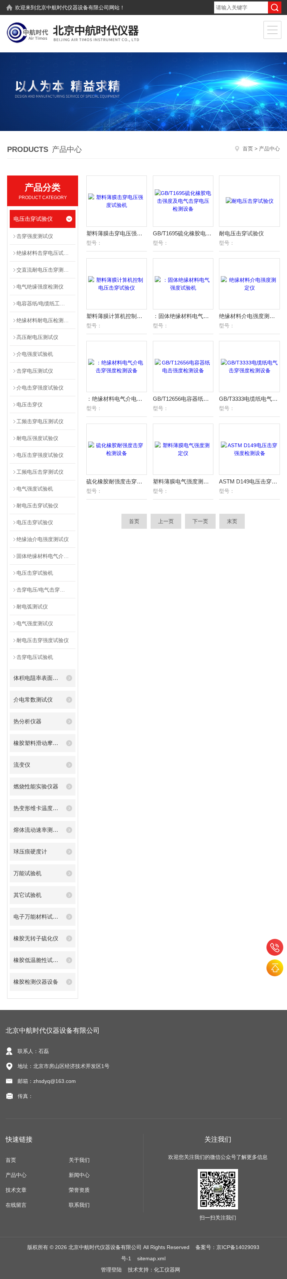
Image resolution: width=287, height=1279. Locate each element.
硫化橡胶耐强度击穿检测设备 (116, 481)
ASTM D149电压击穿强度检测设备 (249, 481)
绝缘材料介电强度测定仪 (249, 316)
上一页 (166, 521)
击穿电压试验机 (34, 657)
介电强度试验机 (34, 354)
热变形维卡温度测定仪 (37, 808)
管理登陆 (111, 1270)
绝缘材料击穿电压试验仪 (45, 253)
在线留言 (16, 1205)
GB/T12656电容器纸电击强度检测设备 (183, 399)
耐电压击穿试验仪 (37, 506)
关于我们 (79, 1160)
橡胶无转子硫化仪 (35, 938)
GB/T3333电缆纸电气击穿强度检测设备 (249, 399)
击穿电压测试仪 (34, 371)
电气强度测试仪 (34, 623)
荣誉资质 (79, 1190)
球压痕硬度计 (30, 851)
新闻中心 (79, 1175)
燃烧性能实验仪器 (35, 786)
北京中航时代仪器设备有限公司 (72, 7)
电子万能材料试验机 (37, 916)
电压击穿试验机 (34, 573)
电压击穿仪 (29, 404)
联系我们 (79, 1205)
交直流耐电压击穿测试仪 (45, 270)
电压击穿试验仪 (33, 219)
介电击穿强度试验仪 (40, 388)
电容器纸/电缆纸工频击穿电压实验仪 (45, 303)
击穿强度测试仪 (34, 236)
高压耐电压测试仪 (37, 337)
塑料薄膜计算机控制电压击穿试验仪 (116, 316)
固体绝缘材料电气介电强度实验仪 (45, 556)
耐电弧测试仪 (32, 607)
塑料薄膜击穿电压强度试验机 (116, 233)
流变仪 (21, 764)
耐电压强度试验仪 (37, 438)
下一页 (200, 521)
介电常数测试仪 (33, 699)
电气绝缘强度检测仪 (40, 287)
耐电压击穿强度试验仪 (42, 640)
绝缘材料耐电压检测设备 (45, 320)
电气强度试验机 (34, 489)
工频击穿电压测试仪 (40, 421)
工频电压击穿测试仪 (40, 472)
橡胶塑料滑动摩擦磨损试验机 (37, 743)
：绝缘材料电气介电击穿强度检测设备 (116, 399)
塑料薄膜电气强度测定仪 (183, 481)
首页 (248, 149)
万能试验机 (27, 873)
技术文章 (16, 1190)
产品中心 (16, 1175)
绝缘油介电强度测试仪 (42, 539)
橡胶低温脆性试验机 (37, 960)
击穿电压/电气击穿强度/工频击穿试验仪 (45, 590)
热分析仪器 (27, 721)
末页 (232, 521)
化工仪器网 (167, 1270)
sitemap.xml (151, 1258)
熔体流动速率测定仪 (37, 830)
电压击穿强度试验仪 (40, 455)
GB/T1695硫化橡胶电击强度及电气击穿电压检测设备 (183, 233)
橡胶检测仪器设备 (35, 982)
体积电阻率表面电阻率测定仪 (37, 678)
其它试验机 (27, 895)
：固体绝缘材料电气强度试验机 (183, 316)
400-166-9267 (274, 947)
